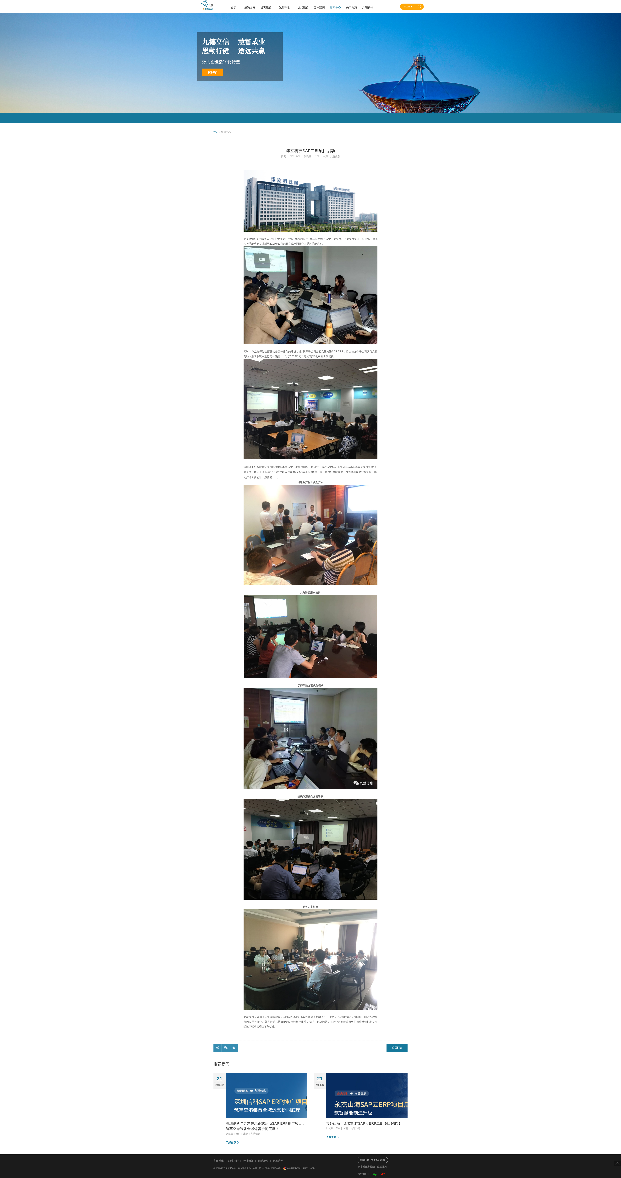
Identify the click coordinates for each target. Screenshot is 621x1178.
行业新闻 (248, 1160)
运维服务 (303, 7)
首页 (233, 7)
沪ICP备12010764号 (271, 1168)
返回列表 (397, 1047)
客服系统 (218, 1160)
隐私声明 (278, 1160)
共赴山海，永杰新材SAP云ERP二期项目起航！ (363, 1123)
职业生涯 (233, 1160)
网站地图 (263, 1160)
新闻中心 (335, 7)
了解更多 (231, 1142)
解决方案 (249, 7)
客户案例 (319, 7)
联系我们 (213, 72)
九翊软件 (367, 7)
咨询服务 (266, 7)
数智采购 (284, 7)
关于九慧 (351, 7)
